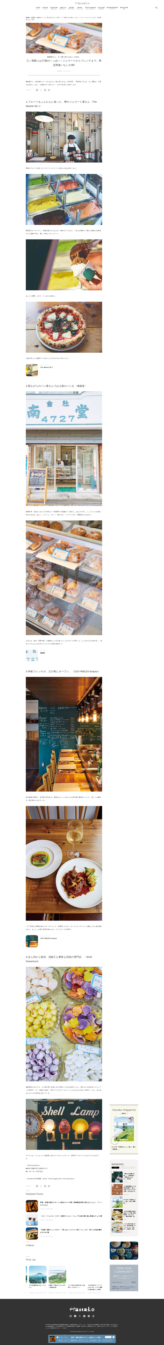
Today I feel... (63, 1337)
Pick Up (31, 1259)
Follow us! (124, 1255)
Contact (64, 1328)
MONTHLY (131, 1167)
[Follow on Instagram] (70, 1316)
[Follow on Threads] (93, 1316)
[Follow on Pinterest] (84, 1316)
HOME (28, 17)
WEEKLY (123, 1167)
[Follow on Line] (89, 1316)
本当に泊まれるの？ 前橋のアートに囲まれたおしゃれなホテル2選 (102, 1340)
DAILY (115, 1167)
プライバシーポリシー (129, 1286)
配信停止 (134, 1282)
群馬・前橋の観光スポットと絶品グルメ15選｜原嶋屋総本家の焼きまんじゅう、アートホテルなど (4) (87, 1337)
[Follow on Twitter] (79, 1316)
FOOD (33, 17)
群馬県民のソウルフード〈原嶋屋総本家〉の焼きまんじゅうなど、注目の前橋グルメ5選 (61, 1340)
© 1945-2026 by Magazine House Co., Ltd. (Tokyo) (82, 1331)
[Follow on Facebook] (75, 1316)
